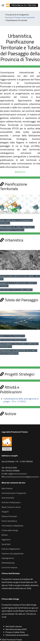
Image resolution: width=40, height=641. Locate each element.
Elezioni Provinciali (9, 516)
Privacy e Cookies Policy (15, 632)
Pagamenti (6, 539)
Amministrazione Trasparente (14, 493)
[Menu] (3, 5)
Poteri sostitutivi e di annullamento (16, 290)
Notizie (4, 534)
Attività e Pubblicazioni (11, 502)
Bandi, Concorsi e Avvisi (11, 507)
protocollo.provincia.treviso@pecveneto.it (22, 476)
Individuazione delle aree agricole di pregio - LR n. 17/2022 (21, 400)
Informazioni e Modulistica (12, 525)
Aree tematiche (28, 17)
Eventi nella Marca (9, 521)
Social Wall (6, 544)
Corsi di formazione (9, 567)
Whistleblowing (8, 562)
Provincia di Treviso (13, 17)
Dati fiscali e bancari (14, 626)
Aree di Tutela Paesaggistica (12, 336)
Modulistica (20, 172)
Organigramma (8, 558)
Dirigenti (5, 511)
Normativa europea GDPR (16, 629)
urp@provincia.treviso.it (17, 473)
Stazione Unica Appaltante (12, 553)
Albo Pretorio (7, 488)
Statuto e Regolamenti (11, 548)
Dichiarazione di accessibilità (17, 635)
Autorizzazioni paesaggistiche (13, 340)
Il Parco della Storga (10, 530)
